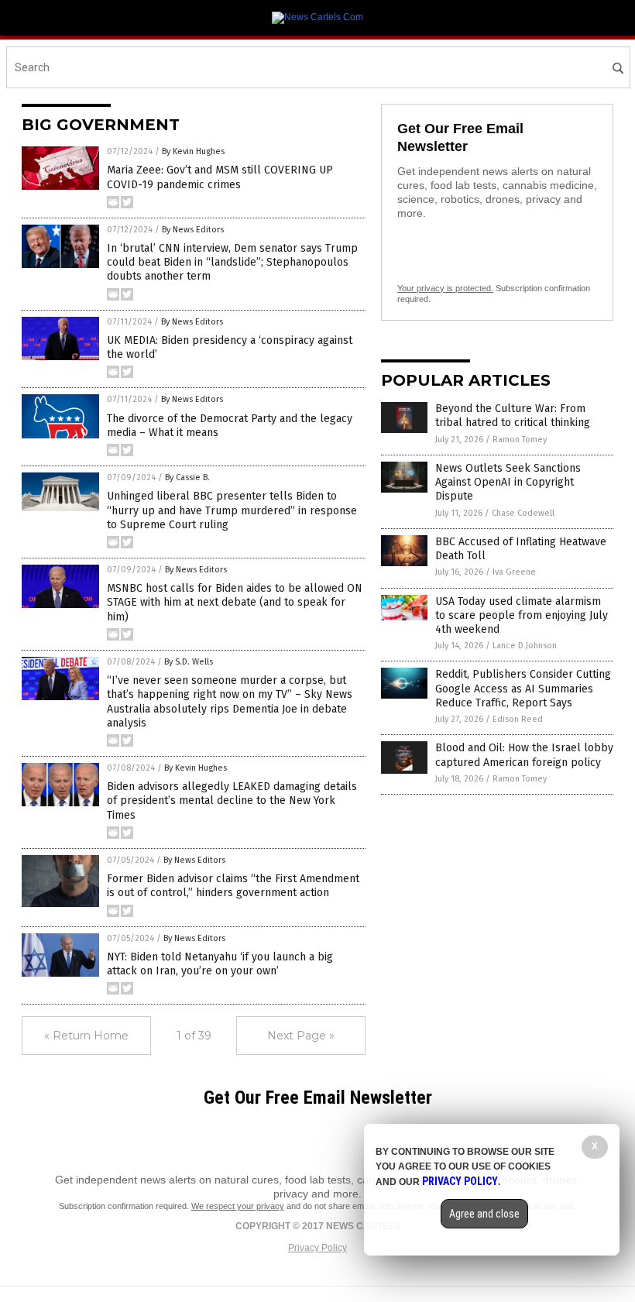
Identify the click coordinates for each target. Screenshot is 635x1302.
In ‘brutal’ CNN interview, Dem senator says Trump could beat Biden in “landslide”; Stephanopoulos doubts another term (232, 262)
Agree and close (484, 1214)
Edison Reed (518, 719)
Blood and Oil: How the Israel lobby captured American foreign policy (524, 754)
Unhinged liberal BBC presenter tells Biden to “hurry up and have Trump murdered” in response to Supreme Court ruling (232, 510)
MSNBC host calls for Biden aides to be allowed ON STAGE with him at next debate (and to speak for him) (234, 602)
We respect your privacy (237, 1206)
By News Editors (193, 230)
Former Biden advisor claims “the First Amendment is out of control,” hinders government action (233, 885)
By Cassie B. (187, 477)
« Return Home (86, 1036)
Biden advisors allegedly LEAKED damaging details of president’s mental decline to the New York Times (232, 800)
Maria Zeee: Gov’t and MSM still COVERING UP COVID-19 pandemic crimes (220, 177)
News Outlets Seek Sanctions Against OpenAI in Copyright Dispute (508, 482)
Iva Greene (514, 572)
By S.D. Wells (188, 662)
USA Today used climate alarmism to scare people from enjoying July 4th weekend (521, 615)
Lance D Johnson (525, 646)
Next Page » (301, 1036)
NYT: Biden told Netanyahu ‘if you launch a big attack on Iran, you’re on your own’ (220, 963)
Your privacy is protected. (445, 288)
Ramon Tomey (520, 440)
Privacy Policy (317, 1247)
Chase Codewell (523, 513)
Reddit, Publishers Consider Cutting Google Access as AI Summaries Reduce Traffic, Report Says (523, 688)
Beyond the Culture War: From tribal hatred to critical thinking (512, 415)
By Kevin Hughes (193, 151)
